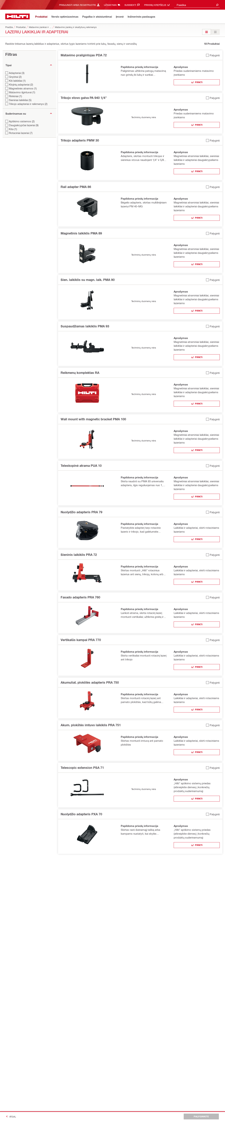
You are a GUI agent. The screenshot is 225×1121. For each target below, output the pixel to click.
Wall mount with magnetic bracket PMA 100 (93, 419)
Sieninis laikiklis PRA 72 (79, 555)
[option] (206, 32)
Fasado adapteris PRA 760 (80, 597)
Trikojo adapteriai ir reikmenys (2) (28, 103)
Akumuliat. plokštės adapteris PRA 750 (90, 682)
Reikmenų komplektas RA (80, 373)
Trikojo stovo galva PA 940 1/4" (84, 98)
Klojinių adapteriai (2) (21, 84)
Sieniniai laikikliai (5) (20, 100)
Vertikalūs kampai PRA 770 (81, 640)
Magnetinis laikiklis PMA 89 (81, 233)
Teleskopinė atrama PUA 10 (81, 465)
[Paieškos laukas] (217, 5)
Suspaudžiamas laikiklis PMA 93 (85, 326)
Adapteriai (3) (16, 72)
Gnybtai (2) (15, 76)
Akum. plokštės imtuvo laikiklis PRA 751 (91, 725)
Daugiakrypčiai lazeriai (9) (23, 125)
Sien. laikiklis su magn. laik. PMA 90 (88, 280)
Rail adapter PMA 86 (76, 187)
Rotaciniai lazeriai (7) (21, 132)
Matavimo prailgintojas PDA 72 (84, 55)
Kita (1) (13, 129)
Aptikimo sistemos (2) (22, 121)
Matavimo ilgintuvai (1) (22, 92)
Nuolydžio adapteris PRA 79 (81, 512)
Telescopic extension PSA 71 (82, 768)
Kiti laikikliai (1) (17, 80)
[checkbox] (213, 55)
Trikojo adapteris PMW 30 (80, 140)
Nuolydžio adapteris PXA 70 (81, 814)
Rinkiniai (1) (15, 96)
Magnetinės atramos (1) (23, 88)
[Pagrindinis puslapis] (17, 16)
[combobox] (197, 5)
